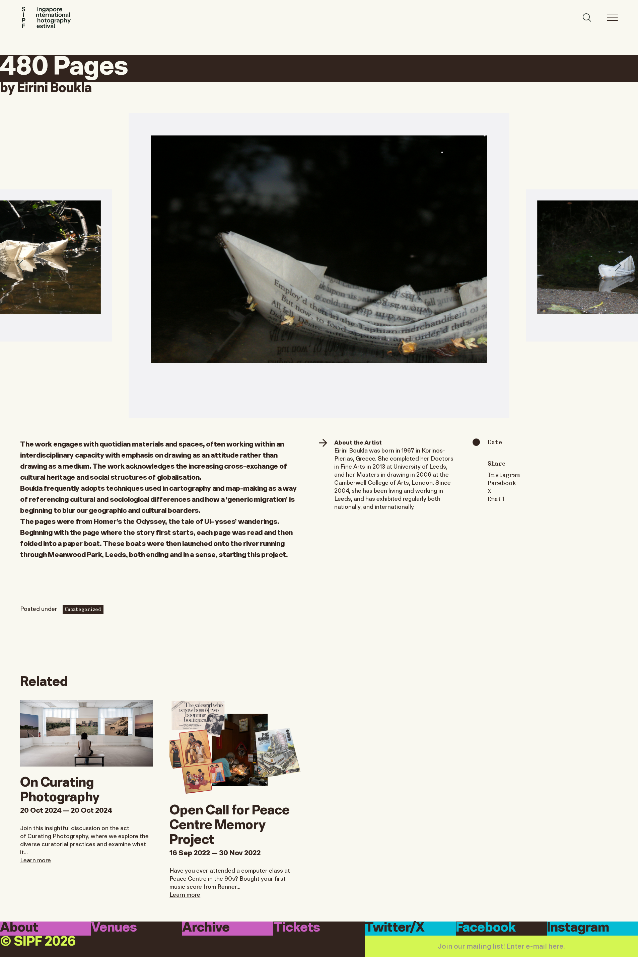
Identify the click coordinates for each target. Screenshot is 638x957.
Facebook (502, 483)
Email (496, 499)
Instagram (504, 475)
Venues (114, 928)
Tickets (296, 928)
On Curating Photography (59, 788)
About (19, 928)
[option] (319, 265)
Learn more (35, 860)
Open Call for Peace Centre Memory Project (229, 823)
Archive (206, 928)
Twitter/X (395, 928)
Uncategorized (83, 609)
